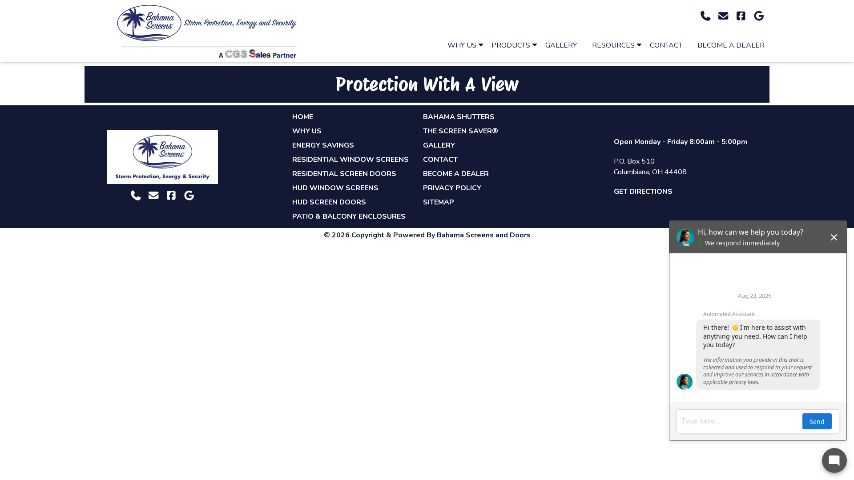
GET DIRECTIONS (643, 191)
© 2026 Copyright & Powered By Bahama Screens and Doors (427, 235)
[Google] (759, 16)
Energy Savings (323, 145)
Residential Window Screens (350, 159)
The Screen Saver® (460, 131)
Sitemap (438, 202)
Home (302, 117)
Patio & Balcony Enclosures (349, 216)
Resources (613, 45)
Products (510, 45)
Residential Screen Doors (344, 174)
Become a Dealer (731, 45)
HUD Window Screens (335, 188)
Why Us (461, 45)
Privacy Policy (452, 188)
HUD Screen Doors (329, 202)
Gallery (561, 45)
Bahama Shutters (459, 117)
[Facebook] (741, 16)
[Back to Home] (207, 31)
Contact (666, 45)
